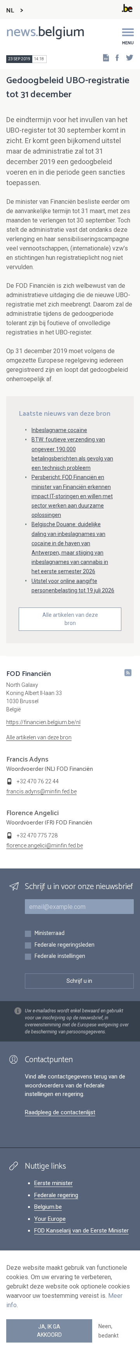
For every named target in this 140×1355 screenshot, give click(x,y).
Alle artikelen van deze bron (70, 619)
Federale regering (56, 1195)
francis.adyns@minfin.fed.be (41, 791)
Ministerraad (49, 933)
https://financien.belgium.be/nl (43, 722)
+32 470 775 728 (37, 835)
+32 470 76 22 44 (38, 781)
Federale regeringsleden (64, 945)
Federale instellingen (59, 956)
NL (10, 10)
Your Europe (50, 1218)
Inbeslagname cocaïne (59, 430)
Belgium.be (48, 1206)
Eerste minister (53, 1183)
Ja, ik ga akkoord (49, 1330)
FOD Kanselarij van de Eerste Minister (81, 1230)
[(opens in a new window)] (115, 57)
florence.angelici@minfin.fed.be (44, 845)
